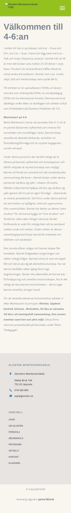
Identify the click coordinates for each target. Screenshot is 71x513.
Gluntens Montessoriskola (29, 373)
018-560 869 (21, 390)
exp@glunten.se (23, 396)
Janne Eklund (46, 499)
